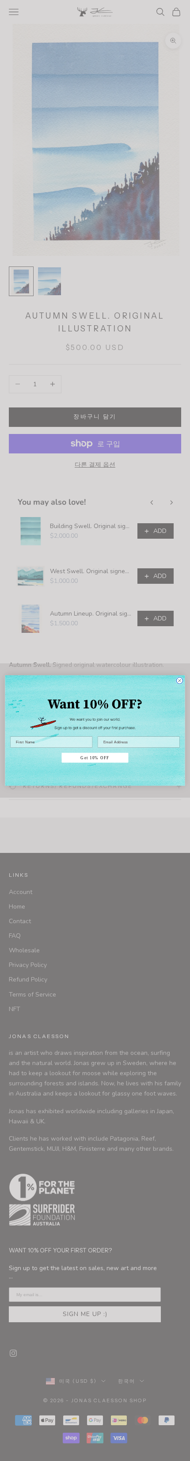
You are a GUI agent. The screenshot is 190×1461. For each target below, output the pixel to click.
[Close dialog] (179, 680)
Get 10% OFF (94, 758)
